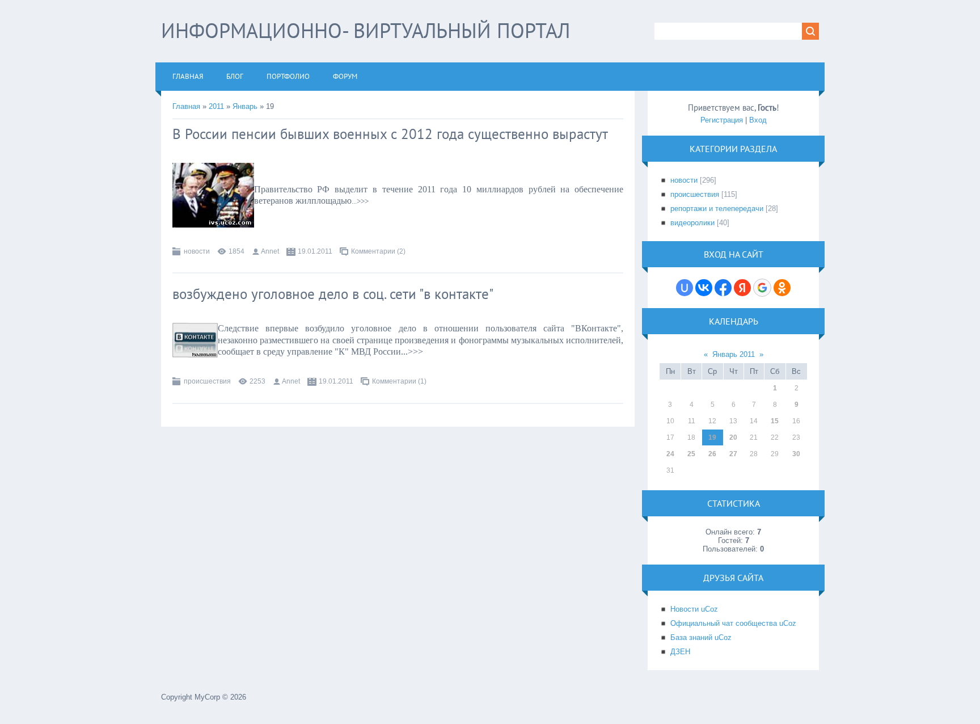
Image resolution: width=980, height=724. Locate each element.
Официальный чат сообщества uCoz (733, 623)
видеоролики (692, 222)
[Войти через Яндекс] (742, 287)
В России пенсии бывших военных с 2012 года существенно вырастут (390, 134)
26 (712, 454)
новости (197, 251)
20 (733, 437)
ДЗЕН (680, 651)
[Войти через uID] (684, 287)
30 (796, 454)
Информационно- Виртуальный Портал (365, 30)
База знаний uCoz (701, 637)
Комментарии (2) (378, 251)
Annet (270, 251)
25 (691, 454)
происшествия (207, 381)
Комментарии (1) (399, 381)
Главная (186, 106)
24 (670, 454)
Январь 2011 (733, 354)
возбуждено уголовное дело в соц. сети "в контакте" (332, 294)
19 (712, 437)
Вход (758, 120)
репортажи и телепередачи (716, 208)
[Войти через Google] (762, 288)
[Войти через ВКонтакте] (703, 287)
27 (733, 454)
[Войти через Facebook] (723, 287)
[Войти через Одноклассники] (782, 287)
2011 (216, 106)
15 (775, 421)
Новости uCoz (694, 609)
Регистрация (721, 120)
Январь (245, 106)
